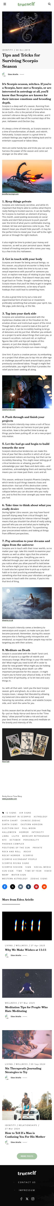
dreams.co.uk (7, 620)
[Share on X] (12, 886)
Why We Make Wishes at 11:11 (26, 950)
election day (10, 828)
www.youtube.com (9, 798)
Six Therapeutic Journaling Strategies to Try (23, 1070)
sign (28, 867)
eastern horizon (32, 824)
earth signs (10, 824)
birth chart (10, 820)
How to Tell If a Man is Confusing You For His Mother (25, 1135)
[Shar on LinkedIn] (28, 886)
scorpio (28, 855)
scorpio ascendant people (19, 859)
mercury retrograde (36, 836)
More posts (27, 1156)
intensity (38, 832)
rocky (27, 851)
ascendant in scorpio (16, 816)
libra (5, 836)
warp (5, 875)
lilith (15, 836)
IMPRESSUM (27, 1190)
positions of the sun (16, 847)
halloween (9, 832)
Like (21, 1198)
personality (31, 840)
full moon (29, 828)
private (37, 847)
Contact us (27, 1182)
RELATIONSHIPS (28, 1125)
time (19, 871)
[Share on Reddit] (44, 886)
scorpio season (12, 867)
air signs (25, 813)
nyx (4, 840)
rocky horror (11, 855)
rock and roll (11, 851)
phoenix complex (13, 844)
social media (42, 867)
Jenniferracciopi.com (10, 194)
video (48, 871)
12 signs (11, 813)
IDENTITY (7, 50)
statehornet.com (8, 409)
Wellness (22, 946)
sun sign (8, 871)
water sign (19, 875)
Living (9, 946)
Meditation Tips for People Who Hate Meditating (26, 1009)
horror (24, 832)
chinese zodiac (31, 820)
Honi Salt (5, 761)
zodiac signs (39, 878)
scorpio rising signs (15, 863)
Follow (27, 1198)
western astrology (15, 878)
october (15, 840)
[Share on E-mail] (20, 886)
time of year (33, 871)
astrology (41, 816)
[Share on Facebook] (4, 886)
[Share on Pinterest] (36, 886)
